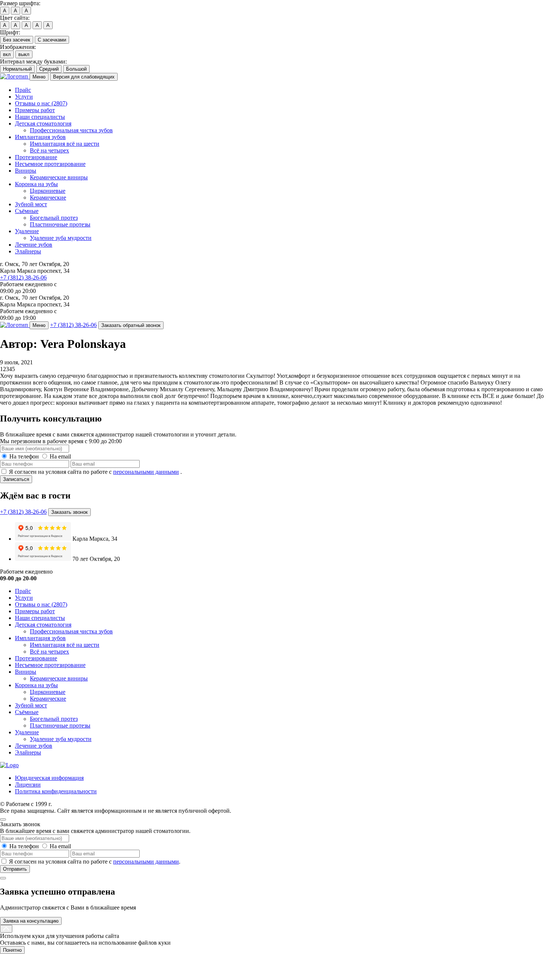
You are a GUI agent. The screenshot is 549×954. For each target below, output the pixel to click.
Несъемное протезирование (50, 164)
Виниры (25, 170)
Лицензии (28, 784)
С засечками (52, 40)
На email (60, 456)
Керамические (48, 197)
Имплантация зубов (40, 137)
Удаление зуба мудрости (61, 238)
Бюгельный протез (54, 217)
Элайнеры (28, 251)
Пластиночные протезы (60, 224)
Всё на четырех (49, 150)
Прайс (23, 90)
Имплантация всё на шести (64, 144)
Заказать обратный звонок (131, 325)
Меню (39, 77)
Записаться (16, 479)
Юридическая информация (49, 778)
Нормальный (17, 69)
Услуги (24, 96)
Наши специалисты (40, 117)
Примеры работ (35, 110)
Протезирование (36, 157)
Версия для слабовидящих (84, 77)
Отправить (15, 869)
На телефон (24, 456)
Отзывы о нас (41, 103)
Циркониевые (47, 191)
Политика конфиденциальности (56, 791)
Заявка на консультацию (31, 921)
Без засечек (16, 40)
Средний (49, 69)
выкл (24, 54)
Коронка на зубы (36, 184)
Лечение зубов (33, 244)
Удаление (27, 231)
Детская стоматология (43, 123)
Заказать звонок (69, 512)
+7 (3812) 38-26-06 (23, 277)
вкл (7, 54)
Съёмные (26, 211)
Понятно (12, 950)
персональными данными (146, 472)
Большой (76, 69)
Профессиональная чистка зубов (71, 130)
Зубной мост (31, 204)
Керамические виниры (59, 177)
